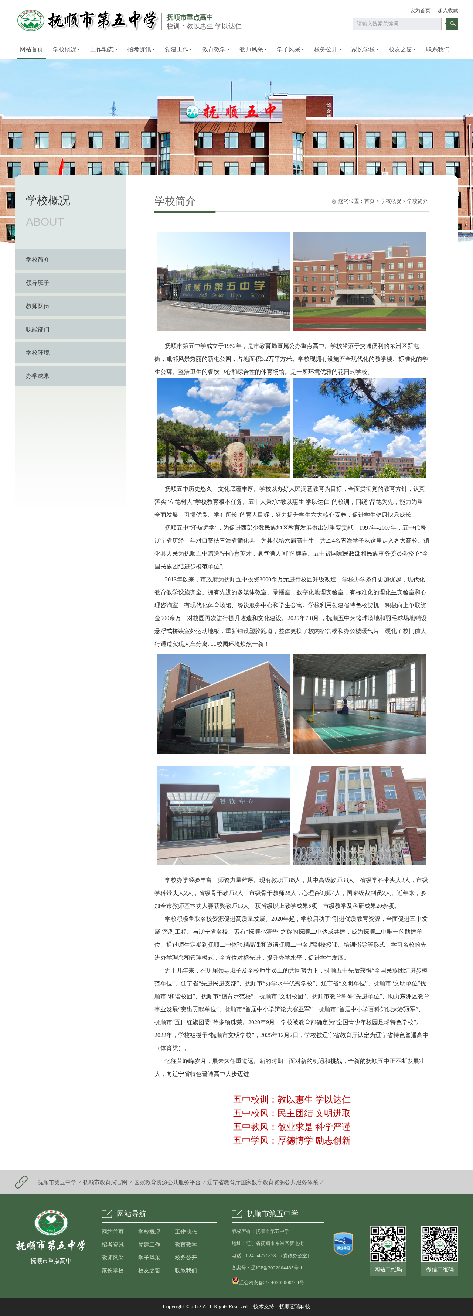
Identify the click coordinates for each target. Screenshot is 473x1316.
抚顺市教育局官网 (105, 1182)
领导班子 (38, 283)
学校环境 (38, 352)
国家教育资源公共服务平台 (167, 1182)
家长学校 (363, 49)
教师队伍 (38, 306)
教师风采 (251, 49)
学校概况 (64, 49)
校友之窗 (400, 49)
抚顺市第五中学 (57, 1182)
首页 (369, 201)
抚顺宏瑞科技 (294, 1306)
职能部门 (38, 329)
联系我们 (438, 49)
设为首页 (420, 10)
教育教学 (214, 49)
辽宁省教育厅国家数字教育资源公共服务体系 (262, 1182)
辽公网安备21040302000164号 (271, 1282)
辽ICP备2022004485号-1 (277, 1268)
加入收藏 (448, 10)
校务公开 (326, 49)
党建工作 (176, 49)
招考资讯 (139, 49)
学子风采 (288, 49)
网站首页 (31, 49)
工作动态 (102, 49)
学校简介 (38, 259)
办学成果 (38, 376)
